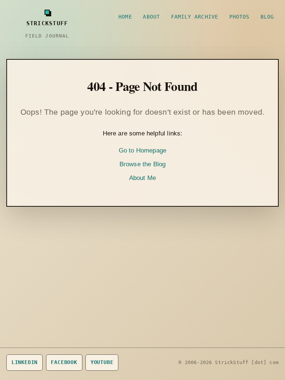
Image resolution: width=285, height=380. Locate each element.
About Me (142, 177)
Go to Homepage (142, 150)
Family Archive (194, 17)
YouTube (102, 362)
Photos (239, 17)
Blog (267, 17)
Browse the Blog (142, 164)
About (151, 17)
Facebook (64, 362)
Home (125, 17)
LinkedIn (25, 362)
